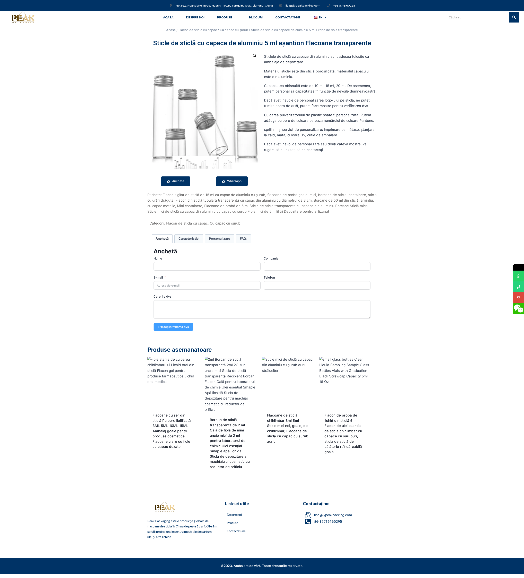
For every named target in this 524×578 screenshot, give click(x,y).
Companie (271, 258)
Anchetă (177, 181)
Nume (158, 258)
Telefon (269, 277)
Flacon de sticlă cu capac (197, 30)
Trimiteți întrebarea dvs (173, 327)
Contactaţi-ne (287, 17)
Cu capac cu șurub (234, 30)
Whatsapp (234, 181)
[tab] (162, 238)
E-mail (158, 277)
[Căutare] (514, 17)
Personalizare (219, 238)
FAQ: (243, 238)
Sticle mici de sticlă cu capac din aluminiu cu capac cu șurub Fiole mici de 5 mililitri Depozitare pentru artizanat (238, 211)
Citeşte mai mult (166, 459)
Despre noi (195, 17)
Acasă (168, 17)
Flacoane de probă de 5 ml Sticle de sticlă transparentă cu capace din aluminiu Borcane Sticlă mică (286, 206)
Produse (224, 17)
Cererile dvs (163, 296)
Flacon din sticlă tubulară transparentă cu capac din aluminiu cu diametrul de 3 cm (244, 200)
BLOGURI (256, 17)
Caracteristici (188, 238)
